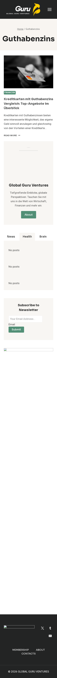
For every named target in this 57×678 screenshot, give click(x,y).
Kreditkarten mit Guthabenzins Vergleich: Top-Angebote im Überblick (28, 103)
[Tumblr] (50, 628)
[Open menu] (49, 9)
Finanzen (9, 92)
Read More (12, 135)
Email (12, 324)
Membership (20, 649)
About (40, 649)
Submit (16, 329)
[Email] (50, 636)
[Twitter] (42, 628)
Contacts (29, 653)
